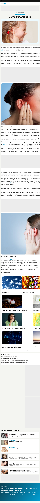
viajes (36, 492)
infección (3, 130)
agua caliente (5, 144)
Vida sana (35, 488)
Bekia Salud (17, 12)
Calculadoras (11, 490)
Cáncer (16, 488)
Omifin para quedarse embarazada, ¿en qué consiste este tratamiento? (14, 362)
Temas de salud (18, 490)
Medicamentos (11, 488)
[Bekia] (2, 0)
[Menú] (38, 3)
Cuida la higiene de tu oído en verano (16, 463)
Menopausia (20, 488)
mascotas (21, 492)
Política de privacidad (10, 494)
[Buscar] (36, 3)
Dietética (30, 488)
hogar (32, 492)
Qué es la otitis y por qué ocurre (15, 441)
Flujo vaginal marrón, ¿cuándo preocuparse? (9, 356)
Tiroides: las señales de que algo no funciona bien (19, 470)
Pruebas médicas (4, 490)
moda (6, 492)
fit (34, 492)
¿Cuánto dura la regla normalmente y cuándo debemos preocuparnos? (14, 360)
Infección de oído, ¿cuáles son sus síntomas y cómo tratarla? (22, 434)
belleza (8, 492)
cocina (12, 492)
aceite (10, 182)
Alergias (26, 488)
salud (25, 492)
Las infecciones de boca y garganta (16, 455)
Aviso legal (3, 494)
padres (15, 492)
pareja (18, 492)
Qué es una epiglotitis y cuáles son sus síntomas (19, 448)
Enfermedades (22, 12)
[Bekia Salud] (4, 3)
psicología (28, 492)
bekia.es (2, 492)
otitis (11, 259)
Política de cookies (17, 494)
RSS (23, 494)
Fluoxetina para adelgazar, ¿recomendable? (9, 358)
